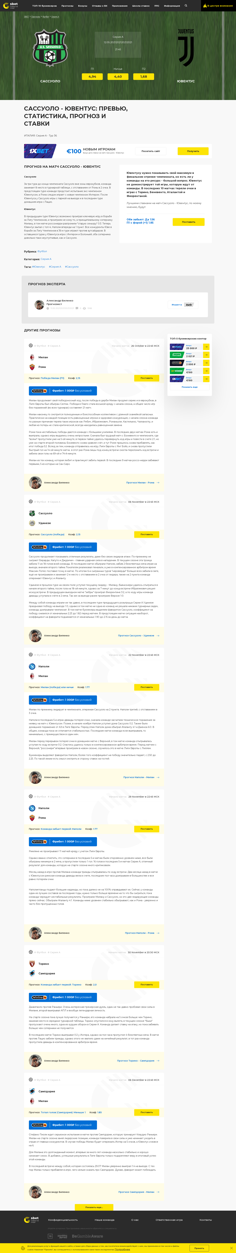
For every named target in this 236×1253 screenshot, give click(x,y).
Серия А (55, 16)
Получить (193, 151)
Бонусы (82, 5)
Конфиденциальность (63, 1219)
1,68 (143, 76)
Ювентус (39, 266)
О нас (135, 1219)
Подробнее (122, 1249)
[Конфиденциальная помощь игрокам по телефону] (87, 1236)
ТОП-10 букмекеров (44, 5)
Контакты (206, 1219)
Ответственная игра (169, 1219)
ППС (156, 5)
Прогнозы (67, 5)
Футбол (46, 16)
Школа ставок (141, 5)
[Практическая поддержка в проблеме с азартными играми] (62, 1236)
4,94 (92, 76)
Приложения (119, 5)
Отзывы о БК (99, 5)
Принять (199, 1248)
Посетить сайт (151, 151)
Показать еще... (94, 1207)
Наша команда (104, 1219)
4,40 (118, 76)
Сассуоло (73, 266)
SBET (26, 16)
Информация (172, 5)
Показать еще (190, 387)
